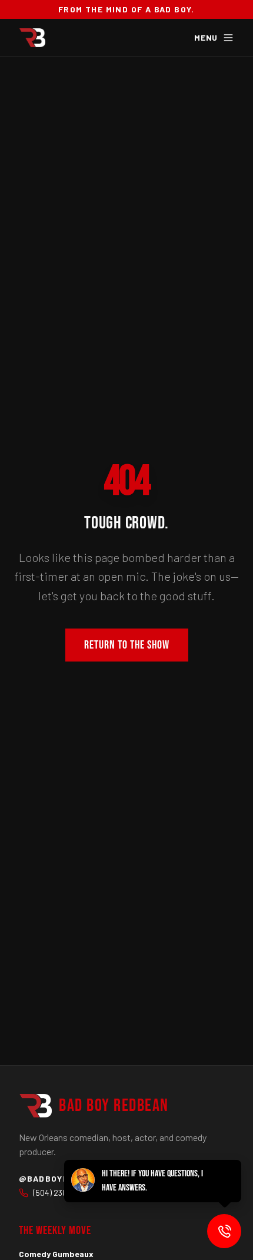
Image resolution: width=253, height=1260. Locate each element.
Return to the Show (126, 645)
